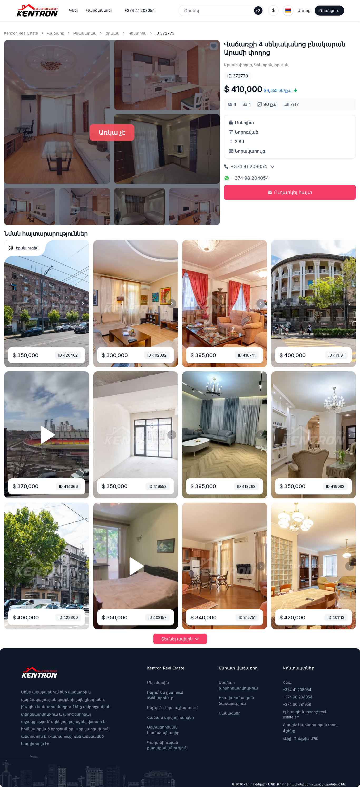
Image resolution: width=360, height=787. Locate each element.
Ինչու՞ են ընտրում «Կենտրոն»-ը (165, 695)
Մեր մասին (158, 682)
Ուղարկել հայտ (293, 192)
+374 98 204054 (250, 178)
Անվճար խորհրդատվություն (238, 685)
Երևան (112, 33)
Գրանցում (329, 10)
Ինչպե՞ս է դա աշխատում (172, 707)
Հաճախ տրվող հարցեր (170, 717)
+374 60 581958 (297, 704)
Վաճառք (55, 33)
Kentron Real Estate (21, 33)
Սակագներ (230, 713)
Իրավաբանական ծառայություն (236, 701)
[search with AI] (258, 10)
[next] (83, 303)
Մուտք (304, 10)
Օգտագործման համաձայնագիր (163, 730)
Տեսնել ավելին (177, 639)
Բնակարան (84, 33)
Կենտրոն (137, 33)
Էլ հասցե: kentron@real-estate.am (305, 714)
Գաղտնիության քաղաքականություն (167, 745)
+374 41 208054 (139, 10)
